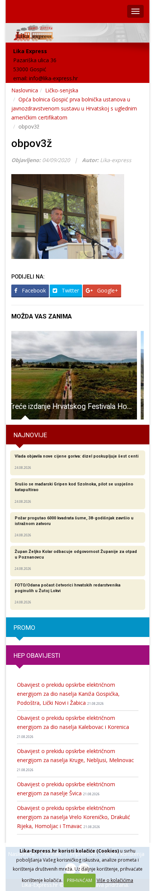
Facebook (33, 290)
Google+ (107, 290)
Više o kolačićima (115, 880)
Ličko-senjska (61, 90)
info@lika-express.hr (53, 78)
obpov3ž (31, 143)
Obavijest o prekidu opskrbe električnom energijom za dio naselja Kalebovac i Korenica (73, 726)
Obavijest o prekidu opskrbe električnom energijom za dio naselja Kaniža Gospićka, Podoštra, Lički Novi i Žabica (68, 693)
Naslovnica (24, 90)
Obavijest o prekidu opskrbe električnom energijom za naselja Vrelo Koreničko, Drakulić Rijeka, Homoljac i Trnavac (73, 817)
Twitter (69, 290)
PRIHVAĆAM (79, 880)
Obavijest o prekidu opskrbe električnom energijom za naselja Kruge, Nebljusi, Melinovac (75, 759)
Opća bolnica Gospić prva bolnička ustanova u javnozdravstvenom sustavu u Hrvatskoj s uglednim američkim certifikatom (74, 108)
